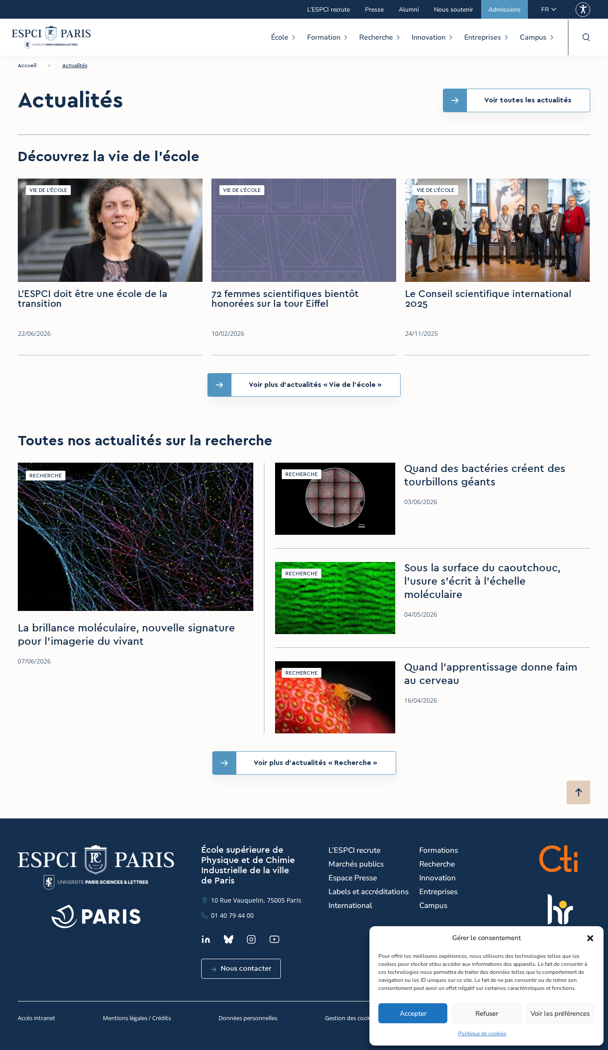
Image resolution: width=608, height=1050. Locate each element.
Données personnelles (248, 1018)
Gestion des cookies (351, 1018)
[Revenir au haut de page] (578, 792)
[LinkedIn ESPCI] (206, 939)
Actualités (74, 65)
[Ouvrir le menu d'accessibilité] (583, 9)
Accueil (27, 65)
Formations (438, 850)
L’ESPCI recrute (328, 9)
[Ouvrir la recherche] (586, 37)
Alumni (409, 9)
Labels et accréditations (368, 892)
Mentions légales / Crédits (137, 1018)
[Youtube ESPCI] (274, 939)
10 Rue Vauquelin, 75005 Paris (256, 900)
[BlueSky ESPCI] (228, 939)
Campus (533, 37)
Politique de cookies (482, 1033)
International (350, 905)
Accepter (413, 1013)
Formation (323, 37)
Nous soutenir (453, 9)
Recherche (376, 37)
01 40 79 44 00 (232, 915)
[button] (590, 938)
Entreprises (482, 37)
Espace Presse (352, 878)
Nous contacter (246, 968)
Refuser (486, 1013)
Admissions (504, 9)
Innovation (429, 37)
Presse (374, 9)
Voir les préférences (560, 1013)
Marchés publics (356, 864)
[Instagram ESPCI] (251, 939)
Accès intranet (36, 1018)
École (279, 37)
